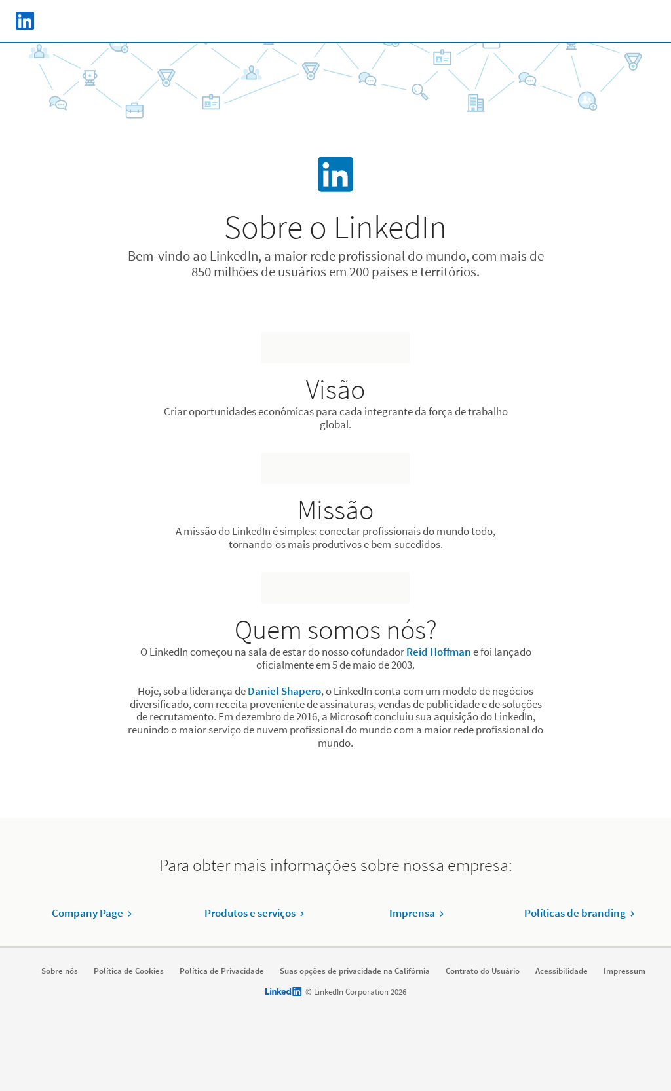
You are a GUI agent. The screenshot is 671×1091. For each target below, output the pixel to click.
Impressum (624, 971)
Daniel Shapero (284, 691)
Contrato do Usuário (483, 971)
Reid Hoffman (438, 651)
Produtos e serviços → (254, 913)
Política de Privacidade (222, 971)
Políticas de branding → (579, 913)
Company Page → (92, 913)
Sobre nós (59, 971)
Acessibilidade (561, 971)
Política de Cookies (129, 971)
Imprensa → (416, 913)
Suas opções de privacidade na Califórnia (355, 971)
